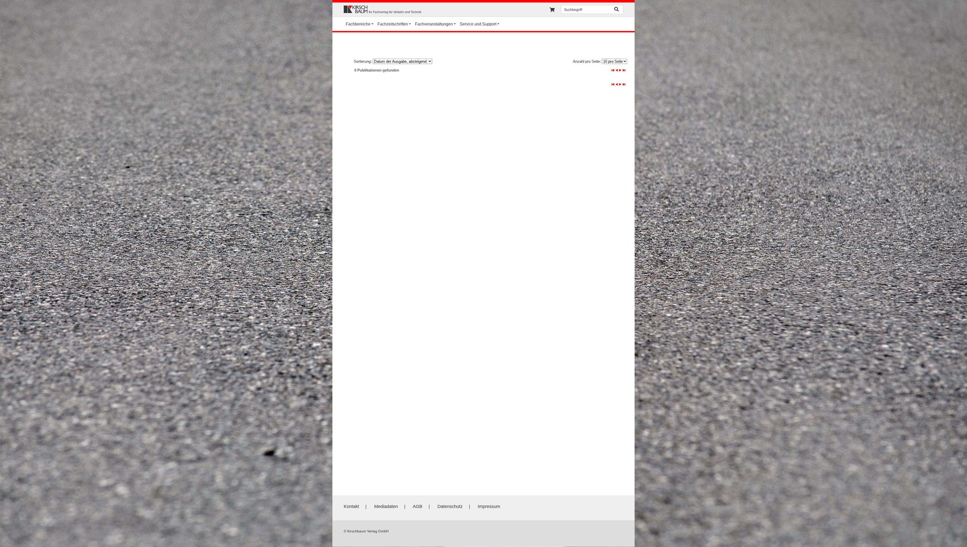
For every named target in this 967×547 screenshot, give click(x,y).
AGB (417, 506)
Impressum (489, 506)
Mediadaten (386, 506)
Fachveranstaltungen (434, 24)
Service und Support (478, 24)
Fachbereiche (358, 24)
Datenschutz (450, 506)
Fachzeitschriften (392, 24)
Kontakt (351, 506)
